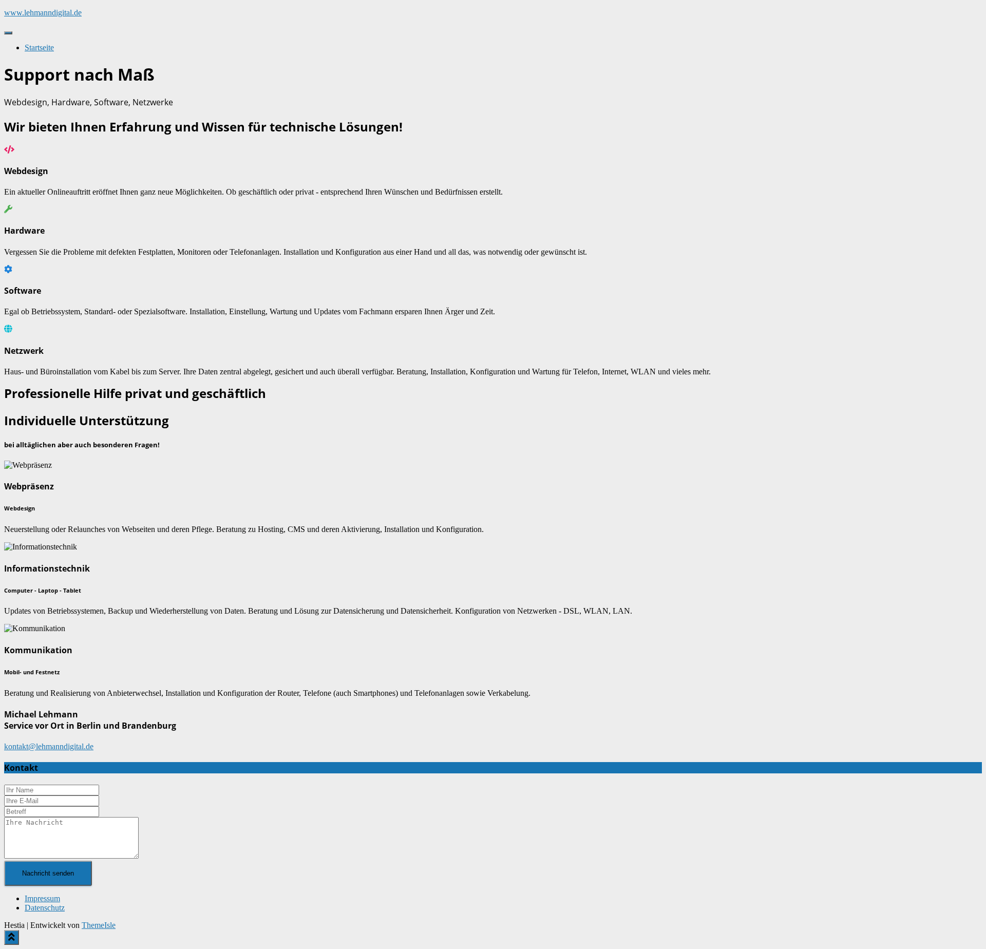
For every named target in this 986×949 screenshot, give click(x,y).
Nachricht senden (48, 873)
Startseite (39, 47)
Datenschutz (45, 907)
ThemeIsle (99, 925)
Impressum (42, 898)
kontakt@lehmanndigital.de (48, 746)
